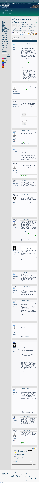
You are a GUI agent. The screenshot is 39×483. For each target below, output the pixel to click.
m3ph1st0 (14, 416)
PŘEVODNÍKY (4, 39)
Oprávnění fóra (34, 464)
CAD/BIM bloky (5, 37)
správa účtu (4, 25)
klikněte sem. (29, 3)
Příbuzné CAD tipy (15, 448)
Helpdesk (35, 452)
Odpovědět (14, 461)
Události (27, 34)
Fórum (14, 32)
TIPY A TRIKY (4, 33)
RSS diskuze (34, 19)
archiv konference (4, 28)
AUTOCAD (6, 58)
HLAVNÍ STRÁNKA (5, 18)
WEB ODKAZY (4, 49)
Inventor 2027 (4, 11)
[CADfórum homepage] (6, 5)
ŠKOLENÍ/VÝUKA (5, 41)
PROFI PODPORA (5, 51)
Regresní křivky (4, 13)
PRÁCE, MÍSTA (4, 45)
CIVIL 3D (5, 64)
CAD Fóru (21, 28)
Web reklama (19, 479)
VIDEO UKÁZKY (5, 43)
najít (3, 26)
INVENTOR (6, 60)
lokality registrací (4, 30)
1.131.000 (5, 9)
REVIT (5, 62)
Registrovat (31, 34)
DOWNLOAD (4, 35)
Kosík (14, 272)
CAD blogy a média (5, 31)
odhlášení (3, 24)
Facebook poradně (15, 29)
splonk (14, 194)
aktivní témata (4, 27)
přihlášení (3, 23)
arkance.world (27, 143)
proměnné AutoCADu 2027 (6, 14)
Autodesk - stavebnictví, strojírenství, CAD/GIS (23, 32)
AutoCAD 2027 (9, 10)
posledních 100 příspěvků (5, 29)
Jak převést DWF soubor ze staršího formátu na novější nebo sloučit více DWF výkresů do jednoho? (22, 452)
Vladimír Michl (15, 84)
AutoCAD (32, 32)
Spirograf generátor (7, 12)
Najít (24, 34)
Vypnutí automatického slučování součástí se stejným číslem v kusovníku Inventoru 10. (21, 454)
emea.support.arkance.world (23, 31)
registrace (3, 22)
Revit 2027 (8, 11)
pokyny (3, 21)
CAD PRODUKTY (5, 47)
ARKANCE (26, 472)
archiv (36, 39)
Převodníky (9, 13)
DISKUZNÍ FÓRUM (5, 20)
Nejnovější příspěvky (32, 33)
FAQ (21, 34)
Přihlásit (35, 34)
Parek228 (14, 42)
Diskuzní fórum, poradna (23, 19)
